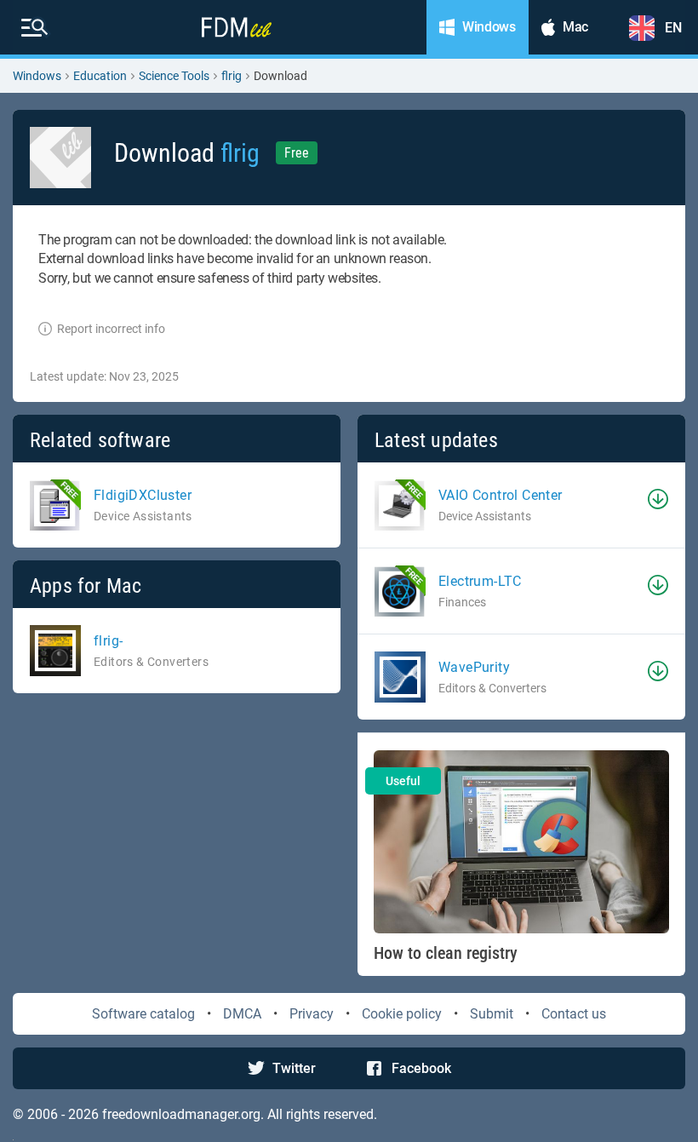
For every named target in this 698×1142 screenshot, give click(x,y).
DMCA (242, 1014)
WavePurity (474, 667)
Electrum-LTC (480, 581)
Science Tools (174, 76)
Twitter (294, 1068)
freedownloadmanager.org (181, 1114)
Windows (37, 76)
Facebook (421, 1068)
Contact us (573, 1014)
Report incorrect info (111, 329)
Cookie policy (402, 1014)
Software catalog (143, 1014)
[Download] (658, 499)
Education (100, 76)
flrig (231, 76)
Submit (491, 1014)
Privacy (311, 1014)
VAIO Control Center (500, 495)
